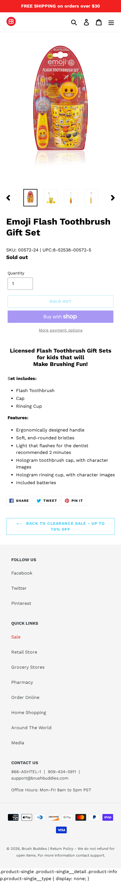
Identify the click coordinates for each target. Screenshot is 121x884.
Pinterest (21, 603)
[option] (30, 198)
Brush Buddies (35, 848)
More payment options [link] (60, 330)
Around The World (31, 727)
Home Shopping (28, 712)
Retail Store (24, 652)
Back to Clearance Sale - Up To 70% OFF (65, 526)
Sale (16, 637)
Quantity (16, 273)
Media (17, 742)
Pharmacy (22, 682)
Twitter (19, 588)
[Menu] (111, 22)
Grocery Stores (27, 667)
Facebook (21, 573)
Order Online (25, 697)
